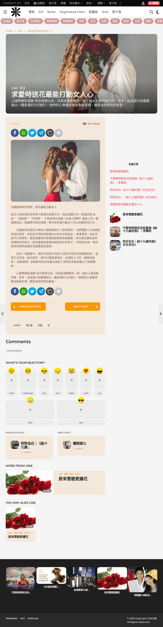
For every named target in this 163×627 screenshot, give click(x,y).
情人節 (29, 325)
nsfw (51, 12)
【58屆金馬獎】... (51, 586)
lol (99, 393)
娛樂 (81, 21)
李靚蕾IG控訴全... (142, 595)
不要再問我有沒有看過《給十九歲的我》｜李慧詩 (140, 229)
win (81, 423)
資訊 (32, 12)
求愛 (40, 325)
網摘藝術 (68, 21)
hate (11, 393)
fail (44, 393)
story (17, 325)
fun (58, 393)
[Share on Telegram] (41, 133)
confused (28, 393)
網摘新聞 (52, 21)
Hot (22, 618)
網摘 (100, 3)
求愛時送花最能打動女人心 (126, 204)
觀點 (148, 21)
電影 (115, 21)
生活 (92, 21)
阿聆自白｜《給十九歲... (34, 445)
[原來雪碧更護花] (29, 482)
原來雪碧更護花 (73, 478)
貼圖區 (41, 3)
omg (30, 423)
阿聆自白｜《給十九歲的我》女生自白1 (133, 197)
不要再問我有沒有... (21, 592)
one (105, 12)
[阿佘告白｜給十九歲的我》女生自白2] (115, 245)
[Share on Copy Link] (50, 133)
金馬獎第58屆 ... (82, 589)
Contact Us (12, 3)
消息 (88, 3)
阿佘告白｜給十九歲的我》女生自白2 (132, 189)
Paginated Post (72, 12)
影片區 (53, 3)
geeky (71, 393)
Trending (12, 618)
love (86, 393)
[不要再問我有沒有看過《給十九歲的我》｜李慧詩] (115, 232)
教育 (126, 21)
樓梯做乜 (79, 443)
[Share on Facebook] (15, 133)
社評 (137, 21)
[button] (120, 3)
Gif (41, 12)
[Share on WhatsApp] (24, 133)
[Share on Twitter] (32, 133)
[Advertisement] (133, 137)
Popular (33, 618)
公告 (27, 3)
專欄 (63, 3)
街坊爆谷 (75, 3)
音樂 (103, 21)
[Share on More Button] (59, 133)
